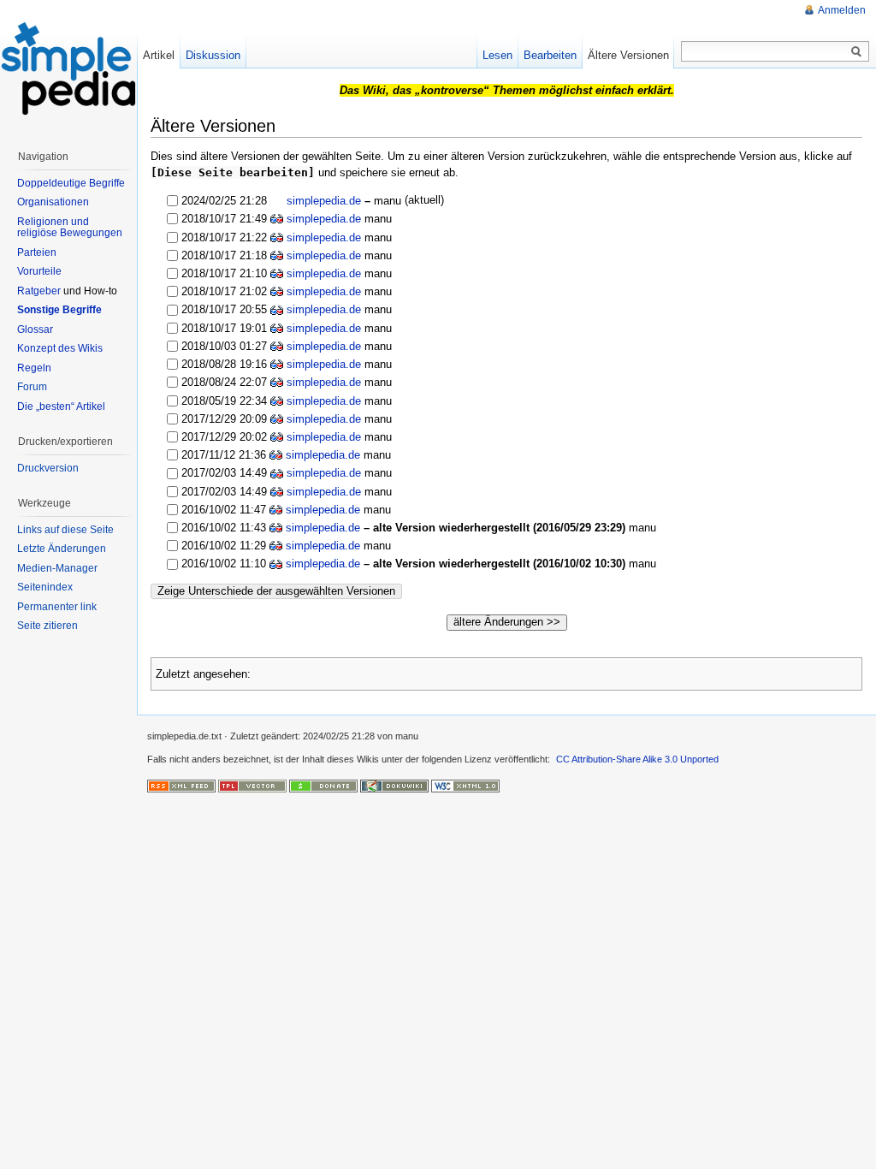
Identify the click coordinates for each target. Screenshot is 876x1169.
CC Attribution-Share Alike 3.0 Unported (637, 759)
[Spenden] (323, 785)
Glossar (35, 329)
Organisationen (53, 202)
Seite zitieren (47, 626)
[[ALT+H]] (68, 68)
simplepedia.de (322, 200)
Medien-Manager (57, 568)
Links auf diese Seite (65, 530)
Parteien (36, 252)
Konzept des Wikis (60, 348)
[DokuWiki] (394, 785)
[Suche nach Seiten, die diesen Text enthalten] (856, 52)
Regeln (34, 368)
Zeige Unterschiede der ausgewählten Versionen (276, 590)
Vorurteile (39, 271)
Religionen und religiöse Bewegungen (69, 228)
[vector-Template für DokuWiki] (252, 785)
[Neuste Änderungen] (181, 785)
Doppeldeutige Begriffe (71, 183)
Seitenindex (45, 587)
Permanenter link (57, 607)
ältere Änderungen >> (506, 621)
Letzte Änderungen (61, 549)
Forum (32, 387)
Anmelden (842, 10)
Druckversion (48, 468)
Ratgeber (39, 291)
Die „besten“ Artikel (61, 406)
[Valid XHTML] (465, 785)
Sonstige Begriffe (59, 310)
